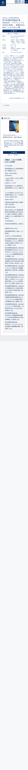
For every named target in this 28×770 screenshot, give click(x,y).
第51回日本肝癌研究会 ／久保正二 (14, 224)
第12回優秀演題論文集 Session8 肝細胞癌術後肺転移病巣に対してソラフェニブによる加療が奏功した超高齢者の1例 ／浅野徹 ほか (14, 298)
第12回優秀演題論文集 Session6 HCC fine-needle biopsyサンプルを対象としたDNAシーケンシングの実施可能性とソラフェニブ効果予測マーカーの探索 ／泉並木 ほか (14, 279)
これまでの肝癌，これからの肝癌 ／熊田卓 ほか (14, 179)
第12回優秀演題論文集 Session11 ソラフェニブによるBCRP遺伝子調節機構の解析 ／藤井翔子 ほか (14, 325)
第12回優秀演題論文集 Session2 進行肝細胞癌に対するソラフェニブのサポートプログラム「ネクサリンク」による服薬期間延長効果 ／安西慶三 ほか (14, 252)
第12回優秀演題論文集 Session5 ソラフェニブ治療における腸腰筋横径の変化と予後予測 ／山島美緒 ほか (14, 269)
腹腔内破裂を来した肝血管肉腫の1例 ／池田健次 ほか (14, 169)
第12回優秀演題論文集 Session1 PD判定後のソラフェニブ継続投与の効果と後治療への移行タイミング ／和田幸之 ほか (14, 242)
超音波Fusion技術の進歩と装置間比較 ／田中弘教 (14, 203)
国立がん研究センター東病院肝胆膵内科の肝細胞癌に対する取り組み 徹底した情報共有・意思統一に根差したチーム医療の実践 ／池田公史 (14, 214)
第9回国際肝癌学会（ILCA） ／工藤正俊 (14, 232)
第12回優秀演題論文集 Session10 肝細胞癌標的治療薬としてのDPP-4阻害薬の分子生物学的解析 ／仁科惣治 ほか (14, 316)
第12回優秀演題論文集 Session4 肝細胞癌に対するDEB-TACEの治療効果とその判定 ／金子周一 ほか (14, 261)
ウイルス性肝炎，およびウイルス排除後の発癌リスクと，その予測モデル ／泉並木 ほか (14, 195)
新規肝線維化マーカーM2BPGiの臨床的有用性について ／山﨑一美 (14, 188)
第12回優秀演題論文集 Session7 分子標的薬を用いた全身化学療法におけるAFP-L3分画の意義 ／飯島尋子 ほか (14, 289)
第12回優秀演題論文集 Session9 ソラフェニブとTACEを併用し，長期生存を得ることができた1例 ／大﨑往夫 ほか (14, 307)
